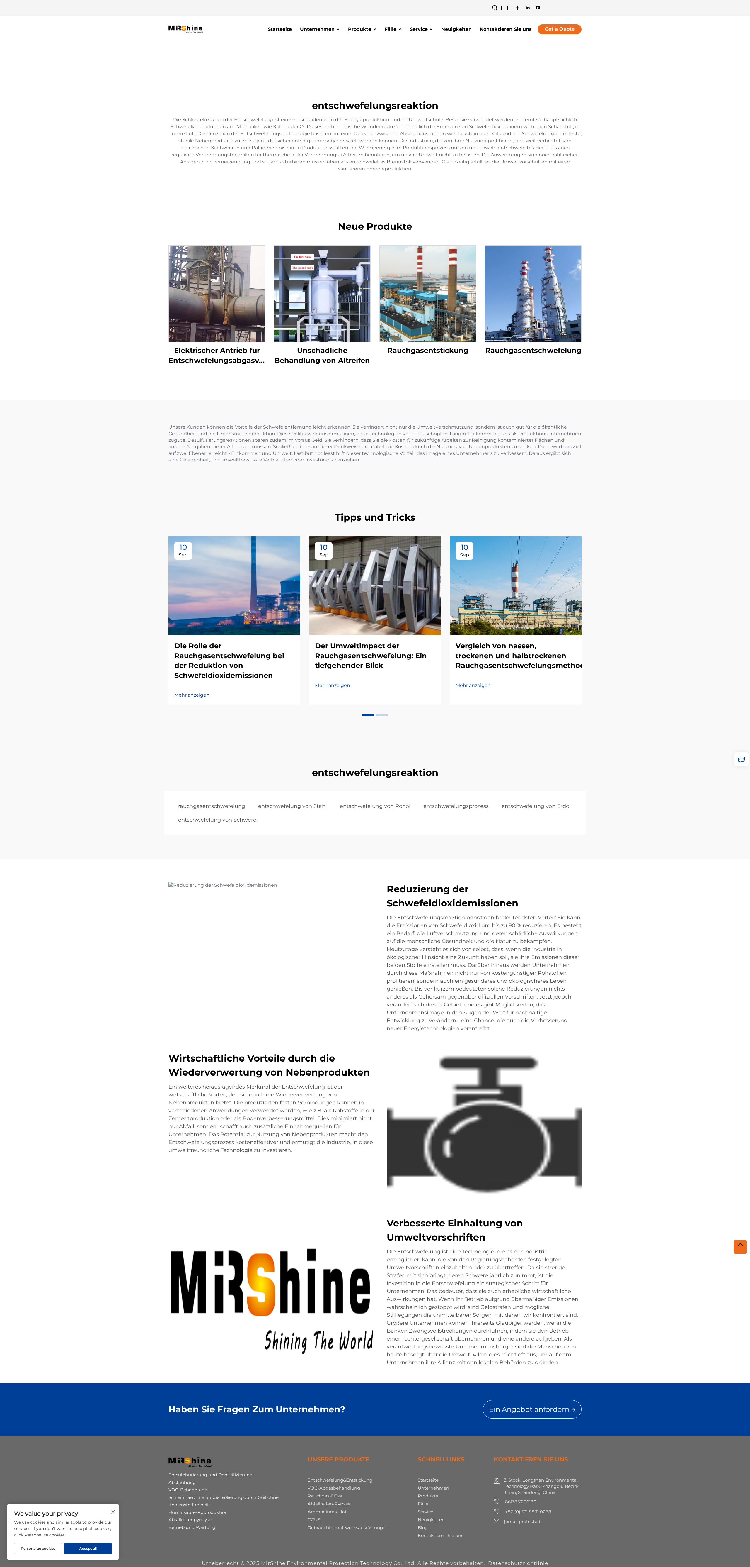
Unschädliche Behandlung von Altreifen (322, 355)
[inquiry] (741, 759)
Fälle (390, 29)
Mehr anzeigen (191, 695)
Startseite (280, 29)
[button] (368, 715)
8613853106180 (520, 1502)
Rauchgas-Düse (325, 1496)
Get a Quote (560, 29)
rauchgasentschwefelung (211, 806)
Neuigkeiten (456, 29)
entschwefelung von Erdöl (536, 806)
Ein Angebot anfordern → (532, 1409)
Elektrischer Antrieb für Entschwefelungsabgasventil (216, 355)
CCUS (314, 1519)
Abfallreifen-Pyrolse (329, 1504)
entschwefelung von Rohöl (375, 806)
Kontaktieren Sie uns (506, 29)
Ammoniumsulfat (327, 1511)
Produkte (359, 29)
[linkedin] (527, 7)
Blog (423, 1527)
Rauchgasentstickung (427, 350)
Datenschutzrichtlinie (518, 1563)
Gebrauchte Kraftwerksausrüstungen (348, 1527)
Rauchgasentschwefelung (533, 350)
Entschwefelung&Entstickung (340, 1480)
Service (419, 29)
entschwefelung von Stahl (292, 806)
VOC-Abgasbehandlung (334, 1488)
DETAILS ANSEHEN (217, 293)
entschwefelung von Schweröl (218, 820)
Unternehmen (317, 29)
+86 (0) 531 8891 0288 (527, 1511)
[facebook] (517, 7)
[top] (740, 1247)
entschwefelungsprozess (456, 806)
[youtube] (538, 7)
